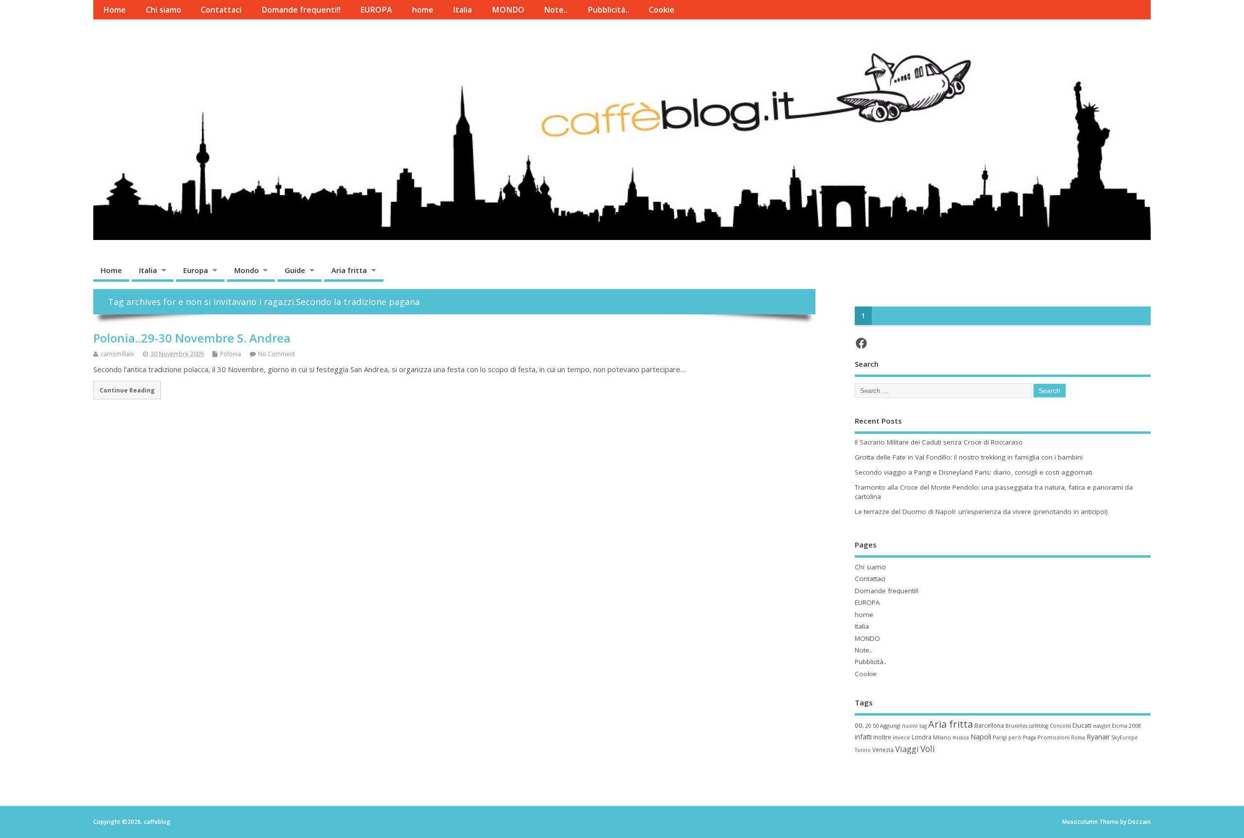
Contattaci (221, 9)
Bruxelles (1016, 725)
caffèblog (1038, 725)
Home (114, 9)
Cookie (661, 9)
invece (901, 737)
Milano (942, 737)
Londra (922, 737)
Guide (295, 270)
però (1014, 737)
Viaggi (907, 748)
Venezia (883, 749)
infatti (863, 736)
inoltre (882, 737)
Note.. (556, 9)
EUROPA (376, 9)
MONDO (508, 9)
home (422, 9)
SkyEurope (1124, 737)
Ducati (1081, 725)
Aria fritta (349, 270)
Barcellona (989, 725)
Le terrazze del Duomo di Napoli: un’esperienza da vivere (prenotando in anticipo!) (981, 511)
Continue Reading (127, 390)
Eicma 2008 (1126, 725)
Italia (462, 9)
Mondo (246, 270)
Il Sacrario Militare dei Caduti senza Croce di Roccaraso (939, 442)
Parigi (1000, 737)
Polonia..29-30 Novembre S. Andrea (192, 338)
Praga (1029, 737)
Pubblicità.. (608, 9)
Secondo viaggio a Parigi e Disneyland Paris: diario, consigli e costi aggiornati (973, 472)
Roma (1078, 737)
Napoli (980, 736)
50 (876, 725)
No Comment (276, 354)
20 (868, 725)
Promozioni (1053, 737)
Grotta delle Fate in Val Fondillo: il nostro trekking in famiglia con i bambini (969, 457)
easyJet (1101, 725)
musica (960, 737)
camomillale (117, 354)
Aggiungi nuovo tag (903, 725)
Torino (863, 750)
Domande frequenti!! (301, 9)
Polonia (230, 354)
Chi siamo (163, 9)
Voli (927, 748)
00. (859, 725)
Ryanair (1098, 736)
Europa (195, 270)
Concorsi (1060, 725)
